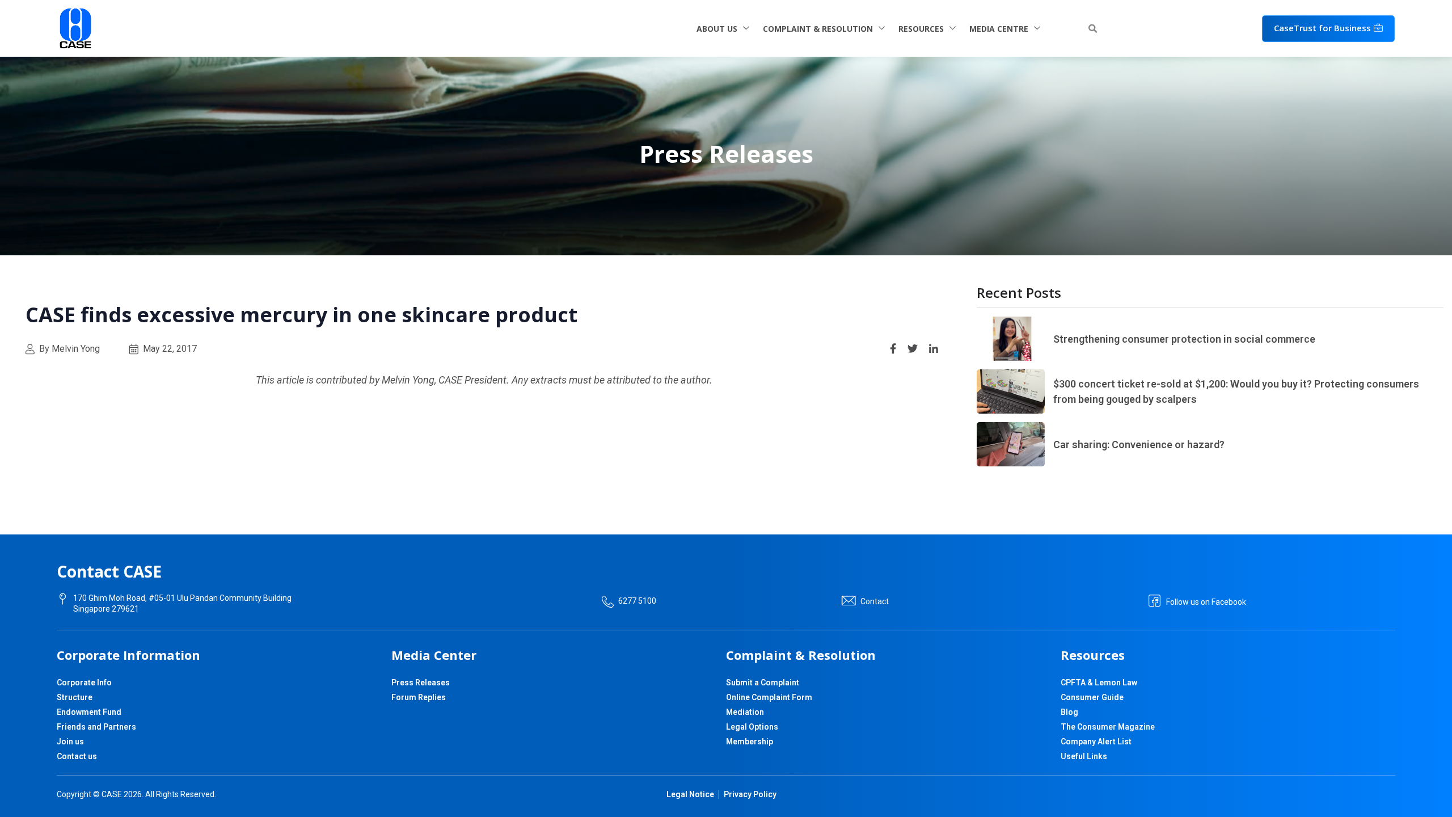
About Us (717, 28)
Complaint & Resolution (818, 28)
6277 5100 (637, 600)
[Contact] (848, 601)
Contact (874, 601)
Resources (921, 28)
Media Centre (998, 28)
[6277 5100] (608, 602)
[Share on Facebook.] (893, 347)
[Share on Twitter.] (912, 347)
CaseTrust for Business (1322, 27)
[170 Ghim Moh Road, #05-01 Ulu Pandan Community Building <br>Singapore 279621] (63, 599)
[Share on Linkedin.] (933, 347)
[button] (1092, 29)
